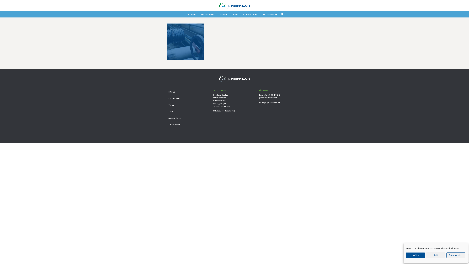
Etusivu (192, 14)
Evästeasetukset (456, 255)
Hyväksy (415, 255)
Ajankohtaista (250, 14)
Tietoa (223, 14)
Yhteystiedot (270, 14)
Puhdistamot (208, 14)
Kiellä (436, 255)
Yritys (235, 14)
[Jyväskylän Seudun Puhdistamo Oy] (234, 5)
